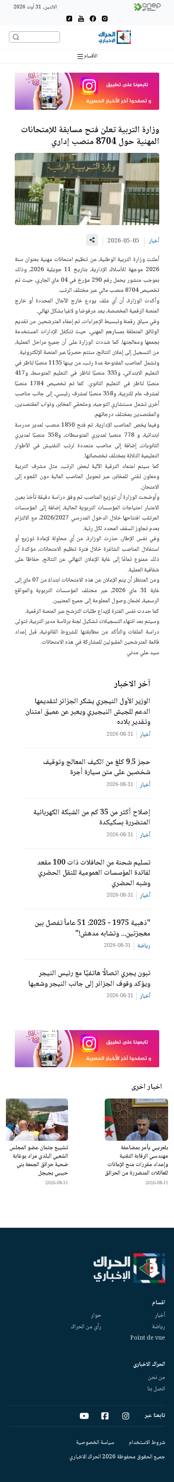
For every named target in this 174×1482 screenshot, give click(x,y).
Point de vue (147, 1338)
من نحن (156, 1378)
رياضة (158, 1327)
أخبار (160, 1316)
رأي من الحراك (86, 1327)
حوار (96, 1316)
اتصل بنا (156, 1389)
